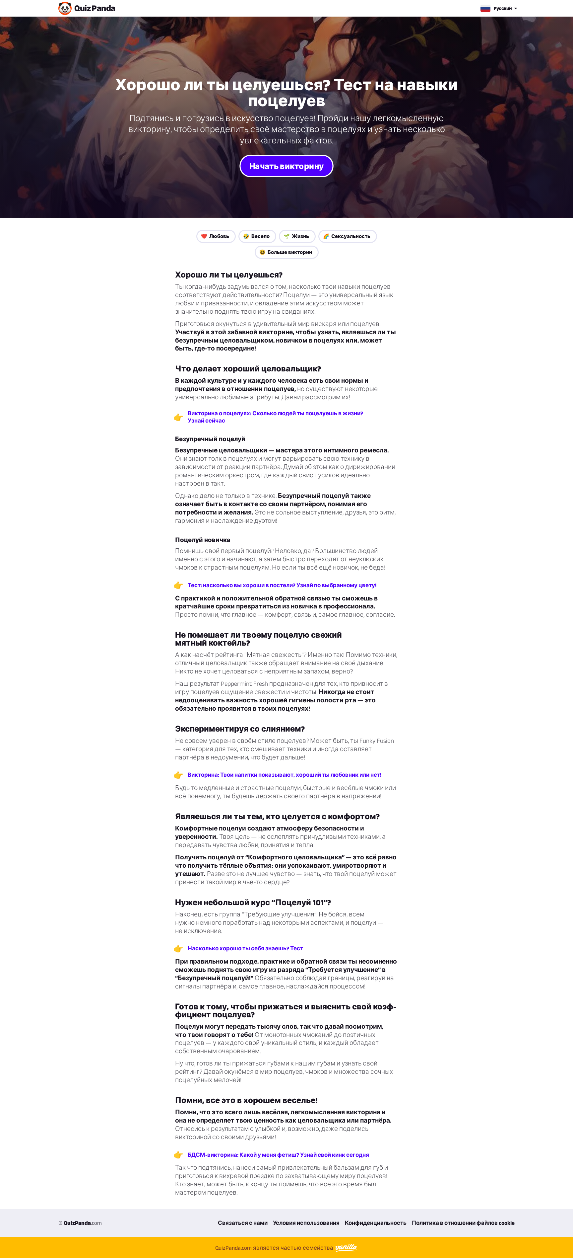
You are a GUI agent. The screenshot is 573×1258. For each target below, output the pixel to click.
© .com (80, 1223)
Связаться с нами (243, 1223)
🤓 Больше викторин (285, 252)
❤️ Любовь (215, 236)
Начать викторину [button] (286, 166)
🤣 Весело (256, 236)
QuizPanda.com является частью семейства (275, 1248)
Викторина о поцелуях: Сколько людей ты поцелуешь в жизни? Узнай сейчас (275, 417)
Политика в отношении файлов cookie (463, 1223)
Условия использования (306, 1223)
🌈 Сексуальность (346, 236)
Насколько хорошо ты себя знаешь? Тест (245, 948)
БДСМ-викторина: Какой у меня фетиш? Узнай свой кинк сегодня (278, 1155)
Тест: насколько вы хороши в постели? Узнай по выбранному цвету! (282, 585)
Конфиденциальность (376, 1223)
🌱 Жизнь (296, 236)
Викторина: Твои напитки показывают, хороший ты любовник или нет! (284, 775)
